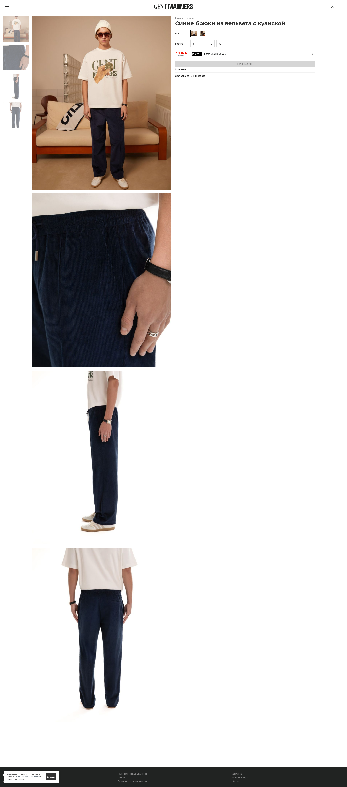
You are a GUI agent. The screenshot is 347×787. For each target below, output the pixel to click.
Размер (179, 43)
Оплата (235, 781)
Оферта (121, 777)
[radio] (193, 43)
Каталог (179, 18)
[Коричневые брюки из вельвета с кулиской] (202, 33)
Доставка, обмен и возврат (190, 76)
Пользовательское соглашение (132, 781)
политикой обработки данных (28, 777)
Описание (180, 69)
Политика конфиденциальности (133, 774)
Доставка (237, 774)
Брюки (190, 18)
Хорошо (51, 777)
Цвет (178, 33)
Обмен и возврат (240, 777)
